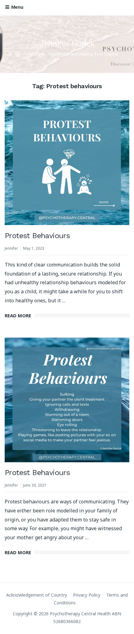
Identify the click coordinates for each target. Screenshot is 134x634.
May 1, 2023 (33, 248)
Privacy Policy (86, 595)
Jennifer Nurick (67, 43)
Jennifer (11, 248)
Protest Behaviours (37, 235)
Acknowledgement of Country (36, 595)
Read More (18, 315)
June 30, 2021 (34, 485)
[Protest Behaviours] (67, 162)
